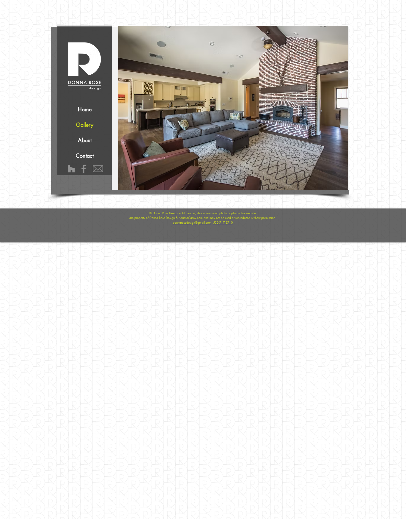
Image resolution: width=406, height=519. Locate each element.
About (85, 140)
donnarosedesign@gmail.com (192, 222)
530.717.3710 (223, 222)
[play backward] (125, 108)
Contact (85, 155)
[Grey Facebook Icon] (83, 168)
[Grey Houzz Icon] (71, 168)
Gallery (84, 124)
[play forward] (340, 108)
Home (85, 109)
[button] (241, 108)
